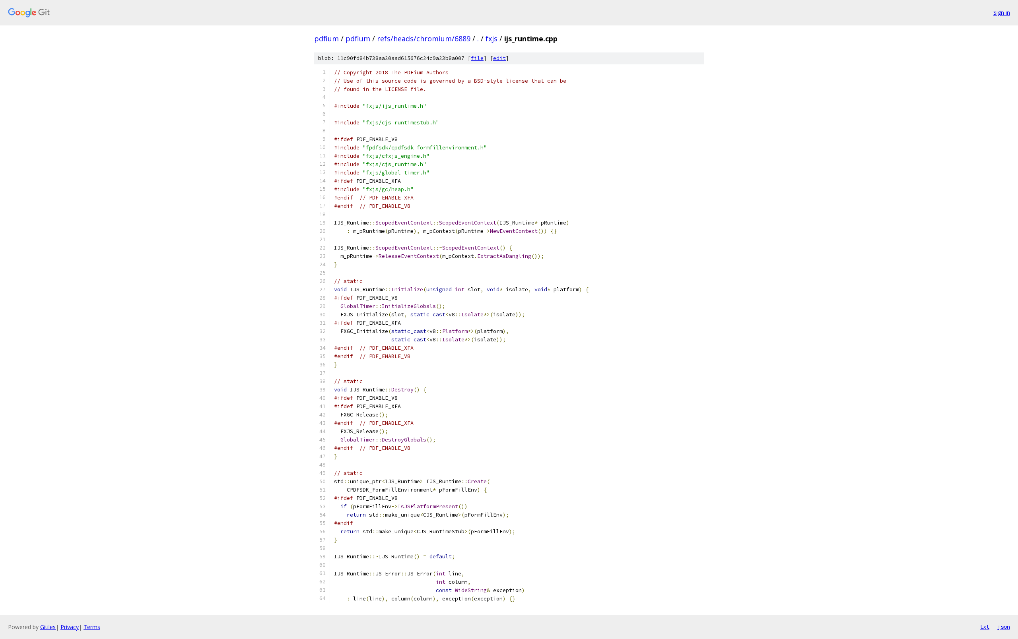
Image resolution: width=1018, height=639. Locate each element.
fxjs (491, 38)
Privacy (69, 627)
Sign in (1001, 12)
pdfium (326, 38)
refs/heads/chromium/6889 (423, 38)
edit (499, 58)
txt (984, 626)
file (477, 58)
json (1003, 626)
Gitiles (48, 627)
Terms (92, 627)
